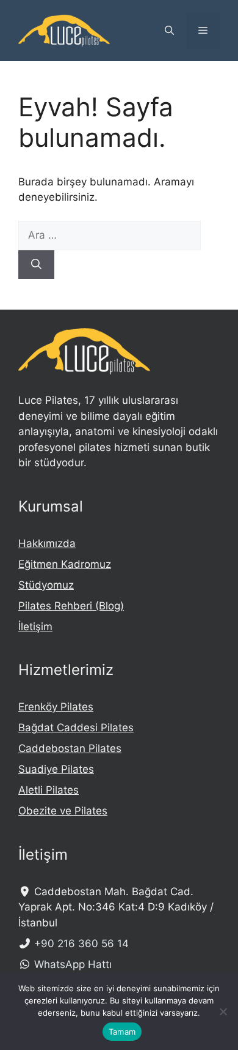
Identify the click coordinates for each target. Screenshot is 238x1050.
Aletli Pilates (48, 790)
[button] (169, 30)
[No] (223, 1011)
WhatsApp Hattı (73, 964)
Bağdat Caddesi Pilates (76, 727)
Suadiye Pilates (56, 769)
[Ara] (36, 265)
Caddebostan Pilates (69, 748)
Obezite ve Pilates (62, 811)
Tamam (122, 1032)
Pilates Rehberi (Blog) (71, 606)
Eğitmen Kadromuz (64, 564)
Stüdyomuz (46, 585)
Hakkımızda (47, 543)
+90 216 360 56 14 (81, 943)
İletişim (35, 626)
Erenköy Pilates (55, 707)
